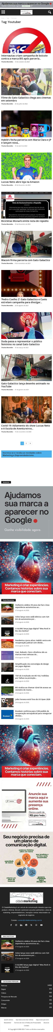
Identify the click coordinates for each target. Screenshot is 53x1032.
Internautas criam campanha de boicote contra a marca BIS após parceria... (24, 57)
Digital (3, 989)
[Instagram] (16, 925)
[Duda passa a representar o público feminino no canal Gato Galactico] (26, 325)
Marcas (4, 1008)
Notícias (4, 986)
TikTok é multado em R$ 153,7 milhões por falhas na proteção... (32, 677)
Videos (3, 993)
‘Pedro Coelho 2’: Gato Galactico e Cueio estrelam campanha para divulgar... (24, 301)
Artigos (3, 1004)
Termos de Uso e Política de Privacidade (27, 1023)
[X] (31, 925)
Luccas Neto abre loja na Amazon (20, 182)
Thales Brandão (7, 62)
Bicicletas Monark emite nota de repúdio (25, 221)
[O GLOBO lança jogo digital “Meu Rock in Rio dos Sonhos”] (7, 632)
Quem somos (8, 1020)
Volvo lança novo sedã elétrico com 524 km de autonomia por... (32, 618)
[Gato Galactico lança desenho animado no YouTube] (26, 367)
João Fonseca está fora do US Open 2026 (32, 699)
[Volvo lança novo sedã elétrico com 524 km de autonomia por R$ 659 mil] (7, 620)
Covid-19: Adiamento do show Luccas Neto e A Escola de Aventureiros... (25, 427)
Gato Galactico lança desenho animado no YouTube (25, 385)
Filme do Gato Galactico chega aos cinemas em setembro (26, 99)
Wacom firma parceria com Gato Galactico (25, 260)
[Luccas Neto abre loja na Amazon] (26, 166)
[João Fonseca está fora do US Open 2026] (7, 702)
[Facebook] (11, 925)
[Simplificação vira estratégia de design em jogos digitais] (7, 667)
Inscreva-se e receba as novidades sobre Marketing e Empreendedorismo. (22, 454)
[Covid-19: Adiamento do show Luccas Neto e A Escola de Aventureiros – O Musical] (26, 409)
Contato (26, 1025)
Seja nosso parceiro (42, 1020)
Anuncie (46, 1023)
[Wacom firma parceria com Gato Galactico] (26, 244)
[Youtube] (41, 925)
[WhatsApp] (36, 925)
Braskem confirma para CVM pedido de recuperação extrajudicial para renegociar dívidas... (33, 713)
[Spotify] (26, 925)
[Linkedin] (21, 925)
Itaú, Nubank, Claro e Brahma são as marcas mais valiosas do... (31, 653)
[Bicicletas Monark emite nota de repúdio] (26, 205)
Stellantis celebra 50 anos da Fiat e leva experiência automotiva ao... (32, 606)
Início (2, 18)
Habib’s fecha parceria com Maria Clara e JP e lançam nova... (26, 141)
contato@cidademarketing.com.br (30, 920)
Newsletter (7, 1023)
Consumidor (5, 1000)
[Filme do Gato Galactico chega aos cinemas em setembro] (26, 81)
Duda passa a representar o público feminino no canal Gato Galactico (21, 343)
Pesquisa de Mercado (9, 997)
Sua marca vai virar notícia (24, 1020)
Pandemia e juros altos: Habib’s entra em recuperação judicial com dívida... (33, 641)
